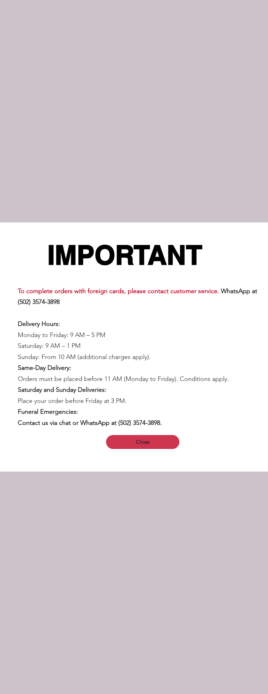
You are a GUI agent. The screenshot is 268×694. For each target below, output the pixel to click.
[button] (142, 442)
